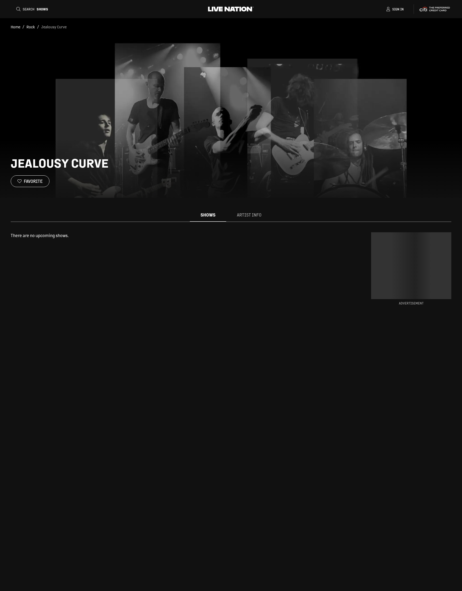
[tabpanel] (176, 235)
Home (15, 26)
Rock (30, 26)
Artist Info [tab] (249, 215)
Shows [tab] (208, 215)
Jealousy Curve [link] (54, 26)
